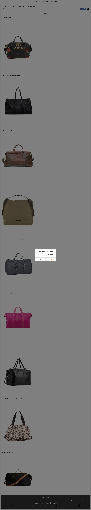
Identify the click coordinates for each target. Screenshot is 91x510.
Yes (51, 259)
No (40, 259)
